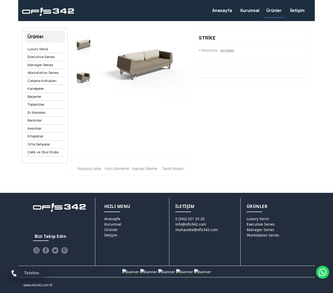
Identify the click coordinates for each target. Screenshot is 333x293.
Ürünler (111, 229)
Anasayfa (112, 218)
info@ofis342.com (190, 224)
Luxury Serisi (38, 49)
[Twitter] (55, 250)
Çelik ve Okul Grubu (43, 152)
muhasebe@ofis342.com (196, 229)
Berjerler (34, 96)
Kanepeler (36, 88)
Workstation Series (43, 72)
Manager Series (40, 64)
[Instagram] (36, 250)
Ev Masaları (37, 112)
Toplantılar (36, 104)
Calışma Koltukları (42, 80)
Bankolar (35, 120)
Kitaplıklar (35, 136)
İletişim (110, 235)
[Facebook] (46, 250)
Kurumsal (112, 224)
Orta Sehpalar (39, 144)
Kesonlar (35, 128)
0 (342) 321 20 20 (189, 218)
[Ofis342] (48, 11)
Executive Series (41, 56)
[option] (83, 45)
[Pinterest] (64, 250)
